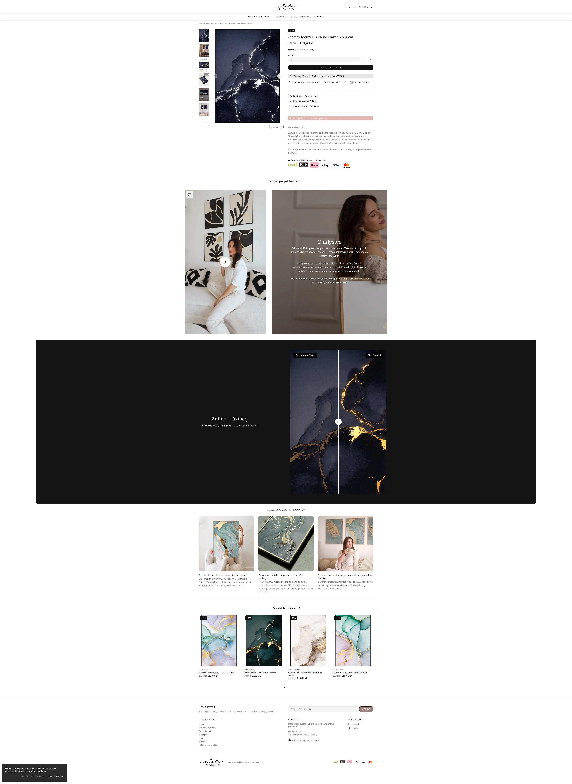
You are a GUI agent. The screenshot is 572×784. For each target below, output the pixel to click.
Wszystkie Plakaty (217, 23)
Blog (201, 738)
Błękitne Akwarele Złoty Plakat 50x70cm (216, 673)
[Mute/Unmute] (198, 328)
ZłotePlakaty (286, 7)
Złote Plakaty (204, 670)
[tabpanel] (219, 649)
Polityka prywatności (208, 745)
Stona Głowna (204, 23)
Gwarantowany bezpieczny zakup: (307, 160)
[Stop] (190, 328)
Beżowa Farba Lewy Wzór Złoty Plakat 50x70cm (305, 674)
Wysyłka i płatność (207, 728)
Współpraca (204, 734)
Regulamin (203, 741)
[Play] (225, 262)
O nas (201, 724)
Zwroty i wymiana (206, 731)
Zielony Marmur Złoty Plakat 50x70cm (260, 673)
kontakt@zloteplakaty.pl (309, 740)
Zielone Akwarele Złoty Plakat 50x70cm (350, 673)
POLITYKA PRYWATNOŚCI (33, 777)
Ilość (291, 55)
